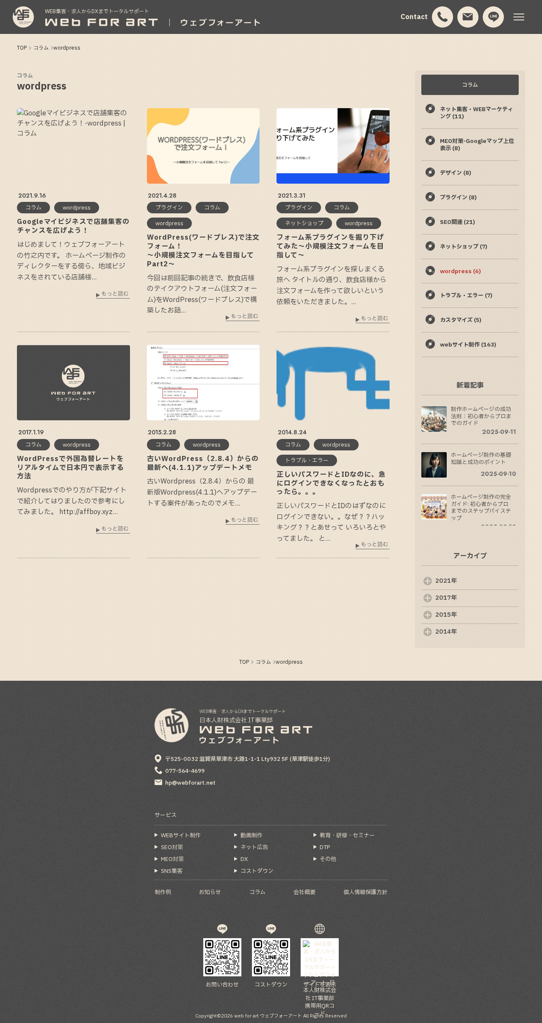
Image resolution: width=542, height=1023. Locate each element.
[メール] (468, 17)
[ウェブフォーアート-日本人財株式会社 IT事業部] (23, 17)
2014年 (446, 631)
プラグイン (458, 197)
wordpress (460, 271)
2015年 (446, 614)
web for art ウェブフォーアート (268, 1016)
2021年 (446, 580)
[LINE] (493, 17)
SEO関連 (457, 222)
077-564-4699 (185, 771)
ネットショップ (463, 247)
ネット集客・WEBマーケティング (476, 113)
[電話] (442, 17)
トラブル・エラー (466, 295)
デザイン (455, 173)
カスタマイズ (460, 320)
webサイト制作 (468, 345)
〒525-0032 (247, 759)
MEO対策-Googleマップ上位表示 (477, 145)
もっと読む (115, 294)
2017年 (446, 597)
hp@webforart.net (190, 783)
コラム (25, 76)
